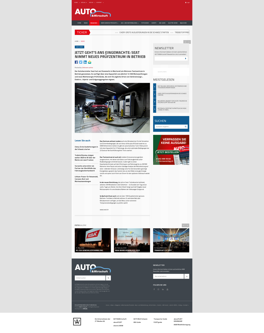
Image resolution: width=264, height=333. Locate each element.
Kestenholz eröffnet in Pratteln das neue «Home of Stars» (172, 109)
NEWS (83, 41)
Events (159, 305)
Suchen (184, 23)
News (113, 305)
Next (189, 42)
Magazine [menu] (118, 305)
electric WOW (174, 305)
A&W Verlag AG (83, 307)
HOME (76, 2)
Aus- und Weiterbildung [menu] (142, 305)
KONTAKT (99, 2)
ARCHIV (91, 2)
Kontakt (186, 305)
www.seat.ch (104, 209)
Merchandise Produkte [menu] (128, 305)
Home (108, 305)
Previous (185, 42)
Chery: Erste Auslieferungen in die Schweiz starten (106, 32)
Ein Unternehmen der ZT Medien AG (102, 320)
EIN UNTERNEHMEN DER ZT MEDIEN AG (86, 305)
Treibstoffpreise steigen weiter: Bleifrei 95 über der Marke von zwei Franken (174, 32)
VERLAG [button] (83, 2)
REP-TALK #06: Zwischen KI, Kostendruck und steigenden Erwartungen (172, 87)
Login (188, 2)
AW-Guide (166, 305)
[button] (94, 23)
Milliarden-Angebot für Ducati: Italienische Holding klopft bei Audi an (172, 101)
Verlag (180, 305)
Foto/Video (153, 305)
